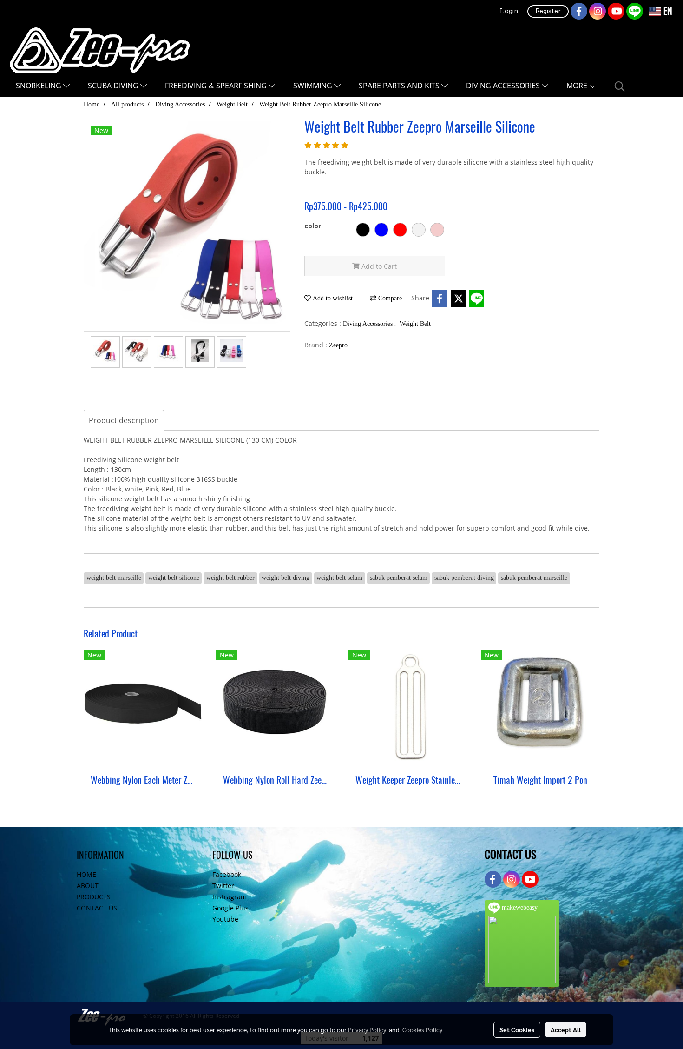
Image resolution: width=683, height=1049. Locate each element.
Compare (389, 298)
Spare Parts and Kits (400, 85)
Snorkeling (39, 85)
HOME (86, 874)
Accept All (566, 1029)
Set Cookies (516, 1029)
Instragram (229, 896)
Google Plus (230, 907)
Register (548, 11)
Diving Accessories (504, 85)
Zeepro (338, 345)
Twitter (223, 885)
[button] (620, 86)
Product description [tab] (124, 420)
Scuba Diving (114, 85)
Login (509, 11)
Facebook (226, 874)
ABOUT (88, 885)
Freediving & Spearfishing (217, 85)
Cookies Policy (422, 1029)
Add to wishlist (332, 298)
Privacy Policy (367, 1029)
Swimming (313, 85)
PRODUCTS (94, 896)
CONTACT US (97, 907)
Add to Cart (378, 266)
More (577, 85)
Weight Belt (415, 323)
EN (666, 11)
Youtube (225, 919)
